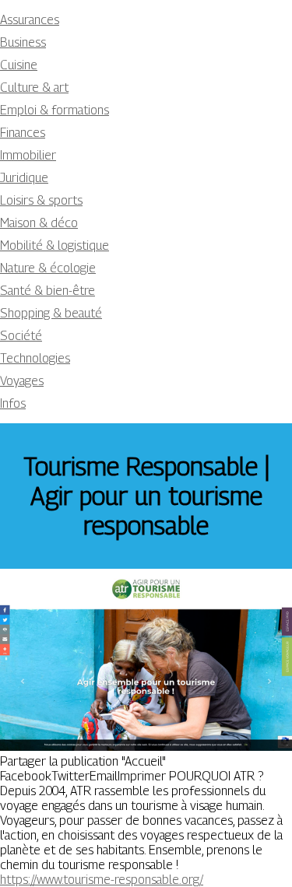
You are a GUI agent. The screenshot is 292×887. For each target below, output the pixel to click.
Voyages (22, 380)
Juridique (24, 177)
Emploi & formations (54, 110)
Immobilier (28, 155)
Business (23, 42)
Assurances (29, 19)
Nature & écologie (48, 268)
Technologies (35, 358)
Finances (22, 132)
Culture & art (34, 87)
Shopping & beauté (51, 313)
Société (21, 335)
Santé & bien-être (47, 290)
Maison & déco (39, 223)
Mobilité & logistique (54, 245)
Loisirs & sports (41, 200)
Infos (13, 403)
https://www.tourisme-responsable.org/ (101, 879)
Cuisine (18, 65)
